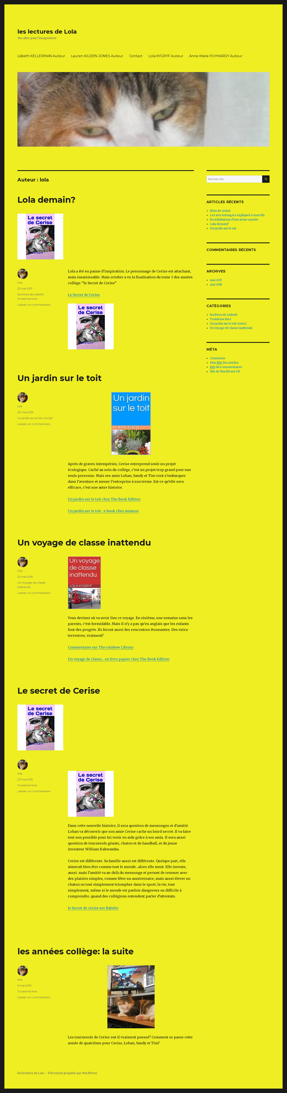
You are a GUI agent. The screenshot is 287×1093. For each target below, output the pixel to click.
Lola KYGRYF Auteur (166, 56)
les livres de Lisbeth (30, 294)
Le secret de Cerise (58, 690)
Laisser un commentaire (33, 304)
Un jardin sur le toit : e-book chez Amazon (103, 511)
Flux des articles (224, 362)
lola (19, 282)
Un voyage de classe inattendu (84, 542)
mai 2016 (216, 284)
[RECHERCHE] (266, 179)
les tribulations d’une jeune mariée (234, 219)
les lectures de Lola (47, 31)
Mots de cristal (220, 211)
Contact (136, 56)
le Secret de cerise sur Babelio (93, 908)
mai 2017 (216, 280)
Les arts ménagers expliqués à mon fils (237, 215)
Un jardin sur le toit (59, 378)
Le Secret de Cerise (84, 295)
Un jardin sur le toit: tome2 (35, 418)
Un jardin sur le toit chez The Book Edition (104, 499)
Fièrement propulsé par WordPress (72, 1073)
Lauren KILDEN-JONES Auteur (97, 56)
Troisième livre (27, 298)
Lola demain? (46, 200)
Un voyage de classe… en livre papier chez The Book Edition (118, 659)
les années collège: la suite (75, 951)
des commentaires (226, 367)
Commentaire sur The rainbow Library (100, 647)
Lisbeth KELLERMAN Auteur (41, 56)
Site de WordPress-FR (225, 371)
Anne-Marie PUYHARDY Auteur (215, 56)
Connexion (217, 358)
